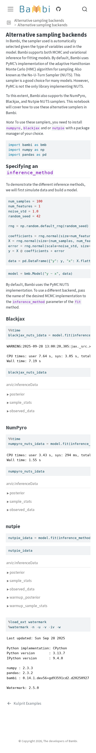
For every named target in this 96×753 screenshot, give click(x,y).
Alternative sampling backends (39, 20)
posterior (17, 394)
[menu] (10, 9)
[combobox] (84, 9)
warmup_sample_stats (28, 605)
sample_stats (21, 402)
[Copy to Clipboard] (88, 141)
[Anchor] (57, 172)
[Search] (84, 9)
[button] (9, 22)
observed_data (22, 410)
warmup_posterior (25, 597)
